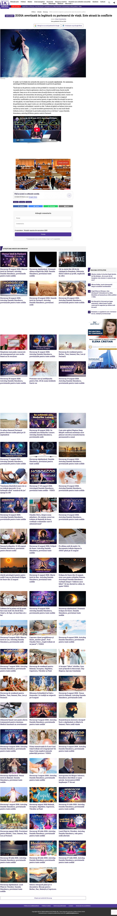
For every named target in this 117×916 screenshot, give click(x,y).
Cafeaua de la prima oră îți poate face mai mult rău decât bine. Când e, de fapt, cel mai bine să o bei (13, 611)
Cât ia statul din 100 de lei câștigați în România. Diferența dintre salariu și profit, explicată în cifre (72, 272)
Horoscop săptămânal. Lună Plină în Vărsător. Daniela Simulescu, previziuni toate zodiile (11, 887)
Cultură (102, 2)
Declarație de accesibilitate (83, 906)
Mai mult (69, 3)
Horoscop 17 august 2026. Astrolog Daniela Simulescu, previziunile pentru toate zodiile (13, 461)
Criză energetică (39, 2)
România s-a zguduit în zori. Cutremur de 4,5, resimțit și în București (103, 312)
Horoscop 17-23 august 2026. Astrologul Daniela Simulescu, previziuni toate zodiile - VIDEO (42, 488)
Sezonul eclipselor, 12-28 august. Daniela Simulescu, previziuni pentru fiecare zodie (13, 548)
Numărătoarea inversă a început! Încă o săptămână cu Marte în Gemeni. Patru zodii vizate (72, 722)
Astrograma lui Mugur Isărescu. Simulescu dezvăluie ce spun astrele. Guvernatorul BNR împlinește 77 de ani (72, 778)
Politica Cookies (46, 906)
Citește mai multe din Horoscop (43, 898)
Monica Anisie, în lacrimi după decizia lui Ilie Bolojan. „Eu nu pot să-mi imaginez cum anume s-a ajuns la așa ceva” (103, 277)
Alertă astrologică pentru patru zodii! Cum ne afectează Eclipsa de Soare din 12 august (13, 577)
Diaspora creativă (61, 2)
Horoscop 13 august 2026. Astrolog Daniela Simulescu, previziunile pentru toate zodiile (71, 517)
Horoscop (45, 12)
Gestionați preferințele (60, 906)
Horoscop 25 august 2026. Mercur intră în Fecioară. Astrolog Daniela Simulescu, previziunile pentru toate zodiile (13, 272)
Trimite (43, 234)
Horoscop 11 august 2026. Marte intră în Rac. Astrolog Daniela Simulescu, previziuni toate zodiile (42, 578)
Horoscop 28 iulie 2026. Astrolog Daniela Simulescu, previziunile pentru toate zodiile (42, 860)
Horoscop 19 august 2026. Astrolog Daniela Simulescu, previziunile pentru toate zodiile (71, 380)
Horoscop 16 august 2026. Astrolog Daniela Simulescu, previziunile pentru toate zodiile (71, 461)
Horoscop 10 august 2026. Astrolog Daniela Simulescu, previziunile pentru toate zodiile (42, 610)
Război (30, 2)
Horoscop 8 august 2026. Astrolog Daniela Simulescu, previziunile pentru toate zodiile (72, 639)
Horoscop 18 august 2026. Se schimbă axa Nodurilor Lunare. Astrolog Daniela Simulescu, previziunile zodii (42, 433)
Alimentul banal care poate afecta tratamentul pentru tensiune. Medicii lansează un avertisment (13, 722)
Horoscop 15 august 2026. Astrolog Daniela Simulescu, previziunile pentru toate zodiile (71, 488)
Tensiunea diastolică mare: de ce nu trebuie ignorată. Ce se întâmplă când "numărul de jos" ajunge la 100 (13, 489)
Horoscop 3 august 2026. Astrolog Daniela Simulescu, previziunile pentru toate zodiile (72, 748)
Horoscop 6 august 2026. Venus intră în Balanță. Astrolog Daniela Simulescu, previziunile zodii (72, 695)
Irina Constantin (60, 19)
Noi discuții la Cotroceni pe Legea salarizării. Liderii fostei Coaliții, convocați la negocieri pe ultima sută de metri (103, 304)
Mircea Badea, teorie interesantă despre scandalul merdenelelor (101, 285)
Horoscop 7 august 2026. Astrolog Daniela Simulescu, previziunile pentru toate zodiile (13, 668)
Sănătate (95, 2)
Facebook (21, 206)
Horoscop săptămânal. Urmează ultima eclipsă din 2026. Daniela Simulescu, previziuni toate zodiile (42, 272)
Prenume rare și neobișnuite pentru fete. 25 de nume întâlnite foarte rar (42, 380)
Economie (50, 2)
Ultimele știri (14, 2)
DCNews (4, 5)
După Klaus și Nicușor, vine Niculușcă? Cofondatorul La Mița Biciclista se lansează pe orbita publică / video (103, 294)
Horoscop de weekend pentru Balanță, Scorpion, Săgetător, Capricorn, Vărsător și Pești (41, 668)
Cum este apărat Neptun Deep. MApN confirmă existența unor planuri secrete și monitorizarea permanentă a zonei (72, 433)
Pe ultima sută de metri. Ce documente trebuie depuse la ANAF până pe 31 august (70, 548)
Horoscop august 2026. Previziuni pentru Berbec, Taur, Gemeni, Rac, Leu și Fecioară (13, 833)
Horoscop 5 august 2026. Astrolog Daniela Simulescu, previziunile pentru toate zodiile (43, 722)
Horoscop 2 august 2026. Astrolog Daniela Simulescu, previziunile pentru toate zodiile (43, 777)
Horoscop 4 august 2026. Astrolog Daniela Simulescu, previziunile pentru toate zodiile (13, 748)
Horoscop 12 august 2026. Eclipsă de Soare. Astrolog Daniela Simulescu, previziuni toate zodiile (42, 549)
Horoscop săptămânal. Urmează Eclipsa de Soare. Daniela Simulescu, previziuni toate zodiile (72, 611)
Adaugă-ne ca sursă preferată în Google (48, 25)
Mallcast (60, 3)
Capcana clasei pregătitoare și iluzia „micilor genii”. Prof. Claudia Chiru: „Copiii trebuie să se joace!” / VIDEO (42, 640)
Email (67, 206)
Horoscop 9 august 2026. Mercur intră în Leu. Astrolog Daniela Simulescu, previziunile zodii (13, 639)
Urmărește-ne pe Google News (73, 25)
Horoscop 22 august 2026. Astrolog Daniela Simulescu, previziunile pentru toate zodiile (71, 300)
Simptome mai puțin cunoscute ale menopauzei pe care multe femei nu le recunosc (12, 354)
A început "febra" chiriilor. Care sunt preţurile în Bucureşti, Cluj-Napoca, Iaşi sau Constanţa (72, 668)
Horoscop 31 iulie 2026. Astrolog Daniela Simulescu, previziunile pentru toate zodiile (72, 806)
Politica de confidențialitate (31, 906)
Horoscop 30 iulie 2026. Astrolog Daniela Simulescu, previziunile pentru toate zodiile (42, 833)
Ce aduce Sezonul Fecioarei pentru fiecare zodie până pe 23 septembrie (12, 432)
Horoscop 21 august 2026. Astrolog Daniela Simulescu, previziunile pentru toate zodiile (42, 354)
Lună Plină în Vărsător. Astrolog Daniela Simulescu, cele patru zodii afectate (72, 833)
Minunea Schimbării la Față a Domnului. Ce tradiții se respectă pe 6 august (42, 695)
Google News (33, 197)
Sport (44, 3)
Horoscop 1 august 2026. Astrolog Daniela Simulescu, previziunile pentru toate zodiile (13, 806)
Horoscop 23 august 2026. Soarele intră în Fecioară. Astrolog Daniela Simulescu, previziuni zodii (42, 301)
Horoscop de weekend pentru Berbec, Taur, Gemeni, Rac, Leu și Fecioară (72, 354)
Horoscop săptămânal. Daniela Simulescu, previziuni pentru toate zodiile (41, 461)
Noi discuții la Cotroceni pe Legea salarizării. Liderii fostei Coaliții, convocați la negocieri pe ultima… (49, 6)
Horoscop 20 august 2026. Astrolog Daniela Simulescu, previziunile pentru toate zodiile (13, 380)
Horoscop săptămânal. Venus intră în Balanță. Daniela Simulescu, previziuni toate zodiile (12, 778)
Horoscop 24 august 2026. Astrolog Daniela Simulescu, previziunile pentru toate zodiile (13, 300)
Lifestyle (39, 12)
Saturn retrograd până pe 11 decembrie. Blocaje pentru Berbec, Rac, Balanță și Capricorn (42, 886)
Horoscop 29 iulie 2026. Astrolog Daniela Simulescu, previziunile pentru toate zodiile (13, 860)
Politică (23, 2)
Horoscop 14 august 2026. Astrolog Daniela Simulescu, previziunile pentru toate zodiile (13, 517)
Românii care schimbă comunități (79, 2)
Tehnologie (52, 3)
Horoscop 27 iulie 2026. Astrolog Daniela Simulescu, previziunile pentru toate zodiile (72, 860)
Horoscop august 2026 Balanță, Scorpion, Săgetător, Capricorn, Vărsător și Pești (42, 806)
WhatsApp (52, 206)
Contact (71, 906)
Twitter (37, 206)
